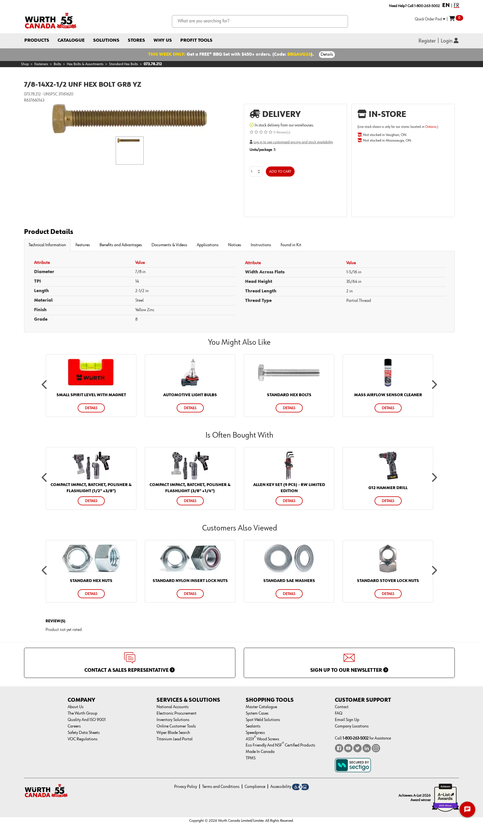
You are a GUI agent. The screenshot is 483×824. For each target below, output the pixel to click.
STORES (136, 40)
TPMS (250, 758)
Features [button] (82, 245)
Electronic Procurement (176, 713)
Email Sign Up (347, 720)
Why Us (162, 40)
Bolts (57, 64)
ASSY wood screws (262, 739)
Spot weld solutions (263, 720)
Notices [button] (234, 245)
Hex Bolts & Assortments (85, 64)
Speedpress (255, 733)
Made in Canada (260, 752)
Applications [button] (208, 245)
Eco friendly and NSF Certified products (280, 745)
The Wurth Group (82, 713)
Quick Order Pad (429, 19)
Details (327, 54)
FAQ (338, 713)
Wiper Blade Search (173, 733)
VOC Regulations (83, 739)
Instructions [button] (261, 245)
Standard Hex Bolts (123, 64)
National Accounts (173, 707)
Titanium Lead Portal (175, 739)
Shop (25, 64)
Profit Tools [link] (196, 40)
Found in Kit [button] (291, 245)
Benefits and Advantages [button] (121, 245)
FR (456, 5)
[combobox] (260, 21)
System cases (257, 713)
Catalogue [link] (71, 40)
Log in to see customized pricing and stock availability (293, 142)
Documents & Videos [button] (169, 245)
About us (76, 707)
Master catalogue (261, 707)
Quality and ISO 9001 (87, 720)
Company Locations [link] (352, 726)
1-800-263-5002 (356, 738)
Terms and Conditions (221, 787)
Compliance (255, 787)
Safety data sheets (84, 733)
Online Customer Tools (176, 726)
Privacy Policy (185, 787)
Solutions (106, 40)
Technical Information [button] (47, 245)
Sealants (253, 726)
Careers (74, 726)
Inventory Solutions (173, 720)
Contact (342, 707)
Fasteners (41, 64)
